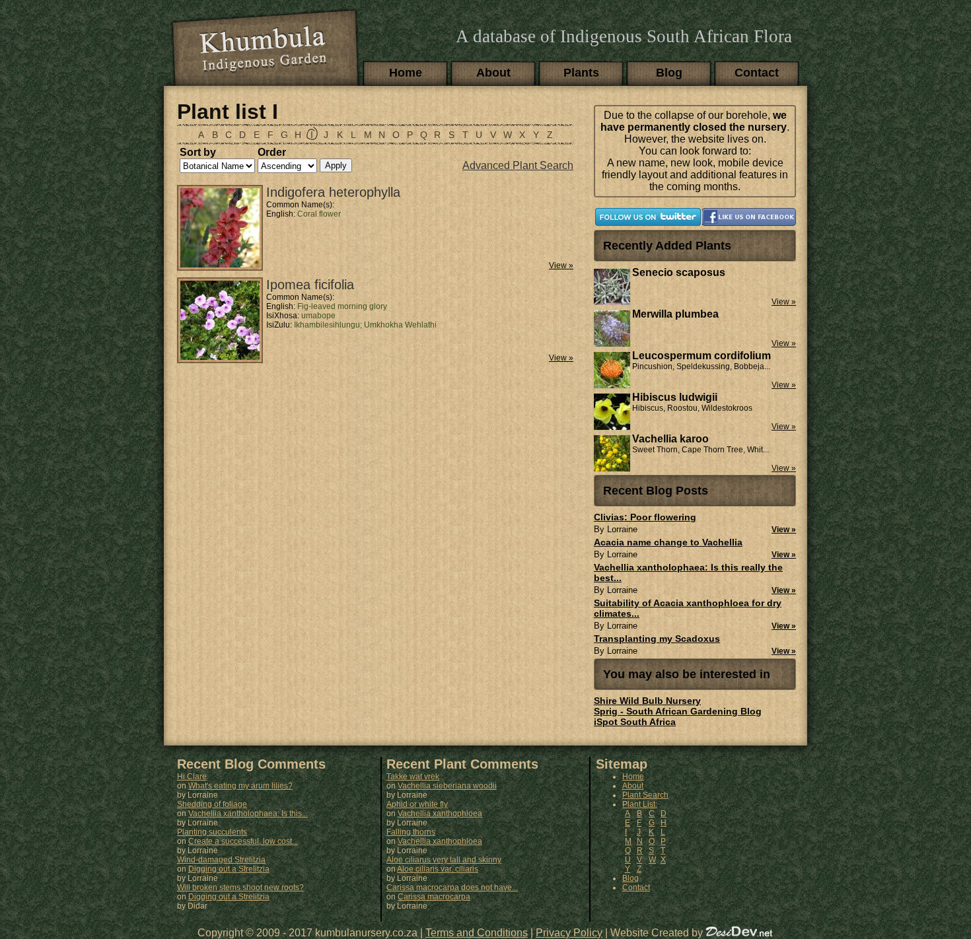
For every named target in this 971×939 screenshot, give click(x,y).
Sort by (198, 152)
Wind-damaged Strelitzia (221, 859)
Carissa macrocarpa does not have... (452, 887)
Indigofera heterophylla (333, 192)
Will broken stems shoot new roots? (240, 887)
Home (405, 72)
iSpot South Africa (635, 721)
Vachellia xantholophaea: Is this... (248, 813)
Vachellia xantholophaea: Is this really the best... (688, 572)
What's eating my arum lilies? (240, 785)
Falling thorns (410, 832)
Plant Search (645, 795)
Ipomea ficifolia (310, 284)
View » (561, 265)
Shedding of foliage (212, 804)
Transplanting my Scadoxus (657, 638)
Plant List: (639, 804)
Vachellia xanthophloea (440, 813)
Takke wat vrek (412, 776)
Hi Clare (192, 776)
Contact (757, 72)
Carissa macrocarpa (434, 896)
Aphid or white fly (417, 804)
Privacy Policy (569, 932)
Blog (669, 72)
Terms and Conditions (476, 932)
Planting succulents (212, 832)
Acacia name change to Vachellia (668, 542)
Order (272, 152)
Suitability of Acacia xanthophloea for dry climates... (687, 608)
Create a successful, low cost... (243, 841)
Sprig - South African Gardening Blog (678, 711)
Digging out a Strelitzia (229, 869)
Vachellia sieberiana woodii (447, 785)
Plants (581, 72)
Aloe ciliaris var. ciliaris (437, 869)
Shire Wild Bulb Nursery (647, 700)
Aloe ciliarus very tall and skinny (443, 859)
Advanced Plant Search (517, 165)
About (493, 72)
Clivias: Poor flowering (645, 517)
